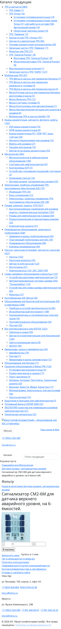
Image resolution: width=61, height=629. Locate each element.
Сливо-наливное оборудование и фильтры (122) (31, 274)
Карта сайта (23, 572)
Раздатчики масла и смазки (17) (26, 373)
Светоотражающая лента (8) (25, 342)
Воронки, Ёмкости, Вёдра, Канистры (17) (31, 387)
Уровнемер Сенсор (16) (22, 178)
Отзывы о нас (9, 572)
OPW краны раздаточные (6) (25, 130)
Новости (45, 565)
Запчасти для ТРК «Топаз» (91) (25, 37)
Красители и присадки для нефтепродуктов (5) (30, 400)
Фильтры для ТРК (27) (21, 51)
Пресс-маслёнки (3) (19, 376)
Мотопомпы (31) (18, 267)
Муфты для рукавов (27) (22, 143)
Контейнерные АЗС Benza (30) (21, 298)
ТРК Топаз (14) (17, 13)
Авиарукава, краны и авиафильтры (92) (26, 349)
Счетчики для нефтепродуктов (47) (28, 164)
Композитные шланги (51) (23, 226)
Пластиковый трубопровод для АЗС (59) (31, 239)
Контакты (7, 569)
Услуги (23, 565)
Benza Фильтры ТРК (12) (22, 99)
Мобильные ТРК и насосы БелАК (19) (29, 116)
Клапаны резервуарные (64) (24, 246)
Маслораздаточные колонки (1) (26, 68)
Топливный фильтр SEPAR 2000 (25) (24, 404)
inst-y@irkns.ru (10, 593)
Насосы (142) (16, 256)
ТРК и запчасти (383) (16, 6)
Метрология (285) (14, 154)
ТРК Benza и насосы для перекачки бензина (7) (35, 78)
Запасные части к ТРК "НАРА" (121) (28, 71)
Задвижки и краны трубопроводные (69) (31, 236)
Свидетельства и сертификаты (29, 569)
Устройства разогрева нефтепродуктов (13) (33, 277)
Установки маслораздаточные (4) (27, 369)
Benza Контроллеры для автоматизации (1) (33, 106)
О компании (33, 565)
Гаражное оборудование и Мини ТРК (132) (28, 366)
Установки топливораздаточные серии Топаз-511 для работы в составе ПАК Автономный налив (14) (35, 24)
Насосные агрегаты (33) (22, 260)
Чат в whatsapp (10, 558)
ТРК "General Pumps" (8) (22, 54)
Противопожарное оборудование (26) (30, 321)
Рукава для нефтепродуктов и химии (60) (31, 215)
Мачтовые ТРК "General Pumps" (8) (33, 58)
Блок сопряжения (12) (21, 195)
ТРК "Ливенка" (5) (18, 34)
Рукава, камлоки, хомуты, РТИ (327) (24, 205)
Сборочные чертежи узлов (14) (31, 30)
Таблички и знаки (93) (21, 332)
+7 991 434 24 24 (49, 610)
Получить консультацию (15, 562)
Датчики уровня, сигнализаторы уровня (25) (33, 181)
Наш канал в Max (49, 429)
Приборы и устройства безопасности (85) (32, 308)
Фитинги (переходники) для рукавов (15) (31, 140)
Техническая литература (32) (20, 414)
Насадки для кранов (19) (22, 147)
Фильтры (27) (16, 294)
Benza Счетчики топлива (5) (24, 102)
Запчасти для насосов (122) (24, 263)
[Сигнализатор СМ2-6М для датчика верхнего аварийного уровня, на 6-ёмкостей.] (16, 526)
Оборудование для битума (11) (22, 363)
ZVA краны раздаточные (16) (24, 126)
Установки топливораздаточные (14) (34, 17)
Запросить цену (10, 555)
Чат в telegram (27, 558)
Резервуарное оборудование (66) (27, 243)
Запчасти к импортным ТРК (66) (26, 41)
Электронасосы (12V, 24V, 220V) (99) (28, 270)
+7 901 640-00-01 (30, 610)
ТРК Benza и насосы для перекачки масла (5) (33, 89)
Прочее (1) (15, 356)
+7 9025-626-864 (10, 587)
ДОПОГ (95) (15, 345)
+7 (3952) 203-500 (11, 438)
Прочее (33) (15, 325)
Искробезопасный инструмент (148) (29, 311)
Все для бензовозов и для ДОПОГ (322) (26, 328)
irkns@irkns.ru (9, 445)
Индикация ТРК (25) (20, 191)
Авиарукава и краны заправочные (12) (30, 359)
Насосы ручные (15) (20, 397)
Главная (6, 565)
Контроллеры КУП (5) (21, 167)
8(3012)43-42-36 (28, 587)
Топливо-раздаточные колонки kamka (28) (32, 44)
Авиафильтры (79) (19, 352)
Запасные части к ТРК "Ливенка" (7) (28, 48)
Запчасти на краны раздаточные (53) (29, 150)
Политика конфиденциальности (33, 625)
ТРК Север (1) (16, 10)
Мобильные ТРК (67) (16, 75)
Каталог (8, 455)
